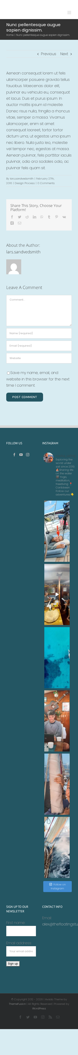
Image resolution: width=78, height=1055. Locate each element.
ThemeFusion (17, 1004)
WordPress (39, 1008)
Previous (48, 53)
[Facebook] (14, 454)
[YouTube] (21, 454)
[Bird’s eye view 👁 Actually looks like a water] (57, 657)
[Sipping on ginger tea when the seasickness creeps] (57, 531)
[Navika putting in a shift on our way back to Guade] (57, 847)
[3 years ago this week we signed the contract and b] (57, 784)
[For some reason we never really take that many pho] (57, 720)
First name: (15, 922)
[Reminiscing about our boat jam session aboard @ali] (57, 594)
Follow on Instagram (58, 887)
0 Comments (46, 183)
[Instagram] (27, 454)
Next (64, 53)
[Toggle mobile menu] (69, 12)
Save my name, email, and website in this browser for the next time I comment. (37, 379)
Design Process (25, 183)
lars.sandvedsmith (21, 179)
